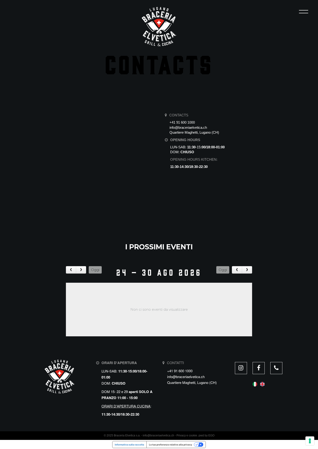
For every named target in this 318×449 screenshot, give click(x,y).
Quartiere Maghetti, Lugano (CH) (194, 132)
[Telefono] (276, 368)
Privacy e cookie (186, 435)
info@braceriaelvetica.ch (188, 127)
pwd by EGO (206, 435)
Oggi (95, 270)
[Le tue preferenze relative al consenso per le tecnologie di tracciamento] (309, 440)
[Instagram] (241, 368)
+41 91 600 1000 (182, 122)
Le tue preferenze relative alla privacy (170, 444)
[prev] (71, 270)
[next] (81, 270)
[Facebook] (258, 368)
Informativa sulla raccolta (129, 444)
